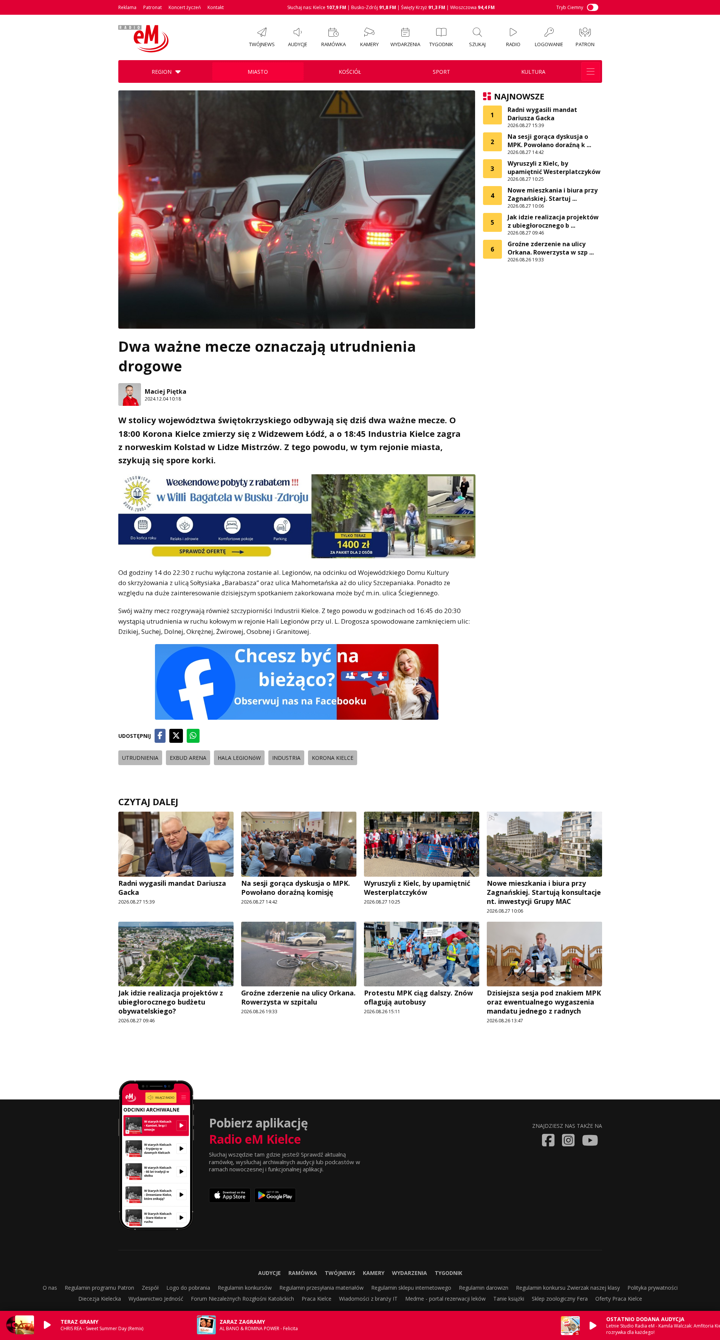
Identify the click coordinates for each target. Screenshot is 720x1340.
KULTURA (533, 71)
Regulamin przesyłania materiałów (321, 1287)
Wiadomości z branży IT (368, 1298)
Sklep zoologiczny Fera (560, 1298)
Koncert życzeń (185, 7)
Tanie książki (508, 1298)
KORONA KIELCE (332, 757)
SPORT (441, 71)
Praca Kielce (316, 1298)
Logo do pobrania (188, 1287)
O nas (50, 1287)
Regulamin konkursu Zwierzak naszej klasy (568, 1287)
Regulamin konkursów (245, 1287)
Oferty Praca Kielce (618, 1298)
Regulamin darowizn (483, 1287)
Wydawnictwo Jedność (156, 1298)
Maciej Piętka (165, 391)
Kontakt (215, 7)
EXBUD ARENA (188, 757)
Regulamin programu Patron (99, 1287)
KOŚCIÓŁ (350, 71)
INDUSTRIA (286, 757)
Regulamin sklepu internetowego (411, 1287)
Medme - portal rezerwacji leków (445, 1298)
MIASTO (258, 71)
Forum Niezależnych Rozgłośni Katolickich (242, 1298)
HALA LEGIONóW (239, 757)
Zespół (150, 1287)
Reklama (127, 7)
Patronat (152, 7)
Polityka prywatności (652, 1287)
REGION (162, 71)
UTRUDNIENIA (140, 757)
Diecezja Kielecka (99, 1298)
